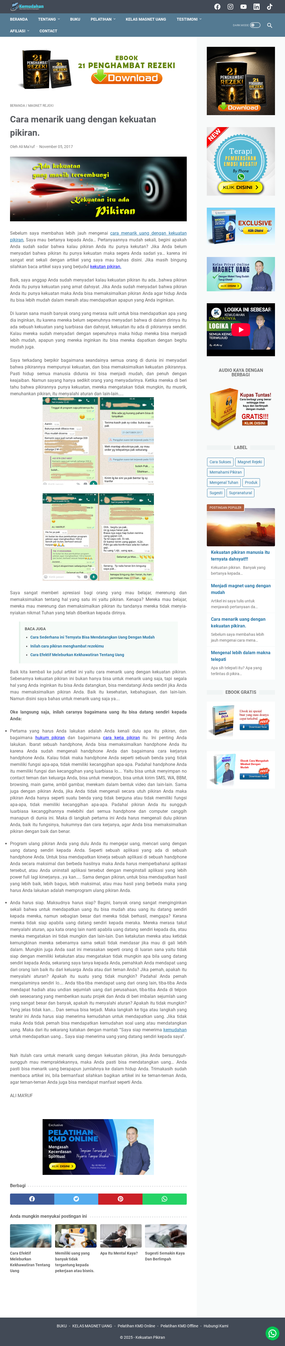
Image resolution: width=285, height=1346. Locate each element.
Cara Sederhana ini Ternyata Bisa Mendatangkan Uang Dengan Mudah (92, 637)
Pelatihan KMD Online (136, 1326)
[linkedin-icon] (256, 7)
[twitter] (76, 1199)
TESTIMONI (187, 19)
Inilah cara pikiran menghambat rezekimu (67, 646)
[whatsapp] (164, 1199)
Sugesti (216, 493)
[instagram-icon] (230, 7)
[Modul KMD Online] (241, 243)
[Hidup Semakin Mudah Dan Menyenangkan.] (30, 7)
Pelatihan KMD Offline (179, 1326)
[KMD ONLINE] (98, 89)
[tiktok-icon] (269, 7)
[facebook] (32, 1199)
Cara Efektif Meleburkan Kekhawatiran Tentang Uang (77, 655)
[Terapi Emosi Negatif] (241, 113)
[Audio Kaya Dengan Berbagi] (241, 432)
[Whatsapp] (272, 1333)
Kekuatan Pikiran (150, 1337)
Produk (251, 482)
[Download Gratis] (241, 737)
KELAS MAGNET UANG (146, 19)
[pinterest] (120, 1199)
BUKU (75, 19)
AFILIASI (17, 31)
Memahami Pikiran (226, 472)
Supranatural (240, 493)
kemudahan (175, 1029)
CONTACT (48, 31)
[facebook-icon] (217, 7)
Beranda (19, 19)
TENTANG (47, 19)
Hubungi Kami (216, 1326)
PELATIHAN (101, 19)
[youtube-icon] (243, 7)
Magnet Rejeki (250, 462)
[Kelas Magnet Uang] (241, 289)
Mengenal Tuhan (224, 482)
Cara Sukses (220, 462)
